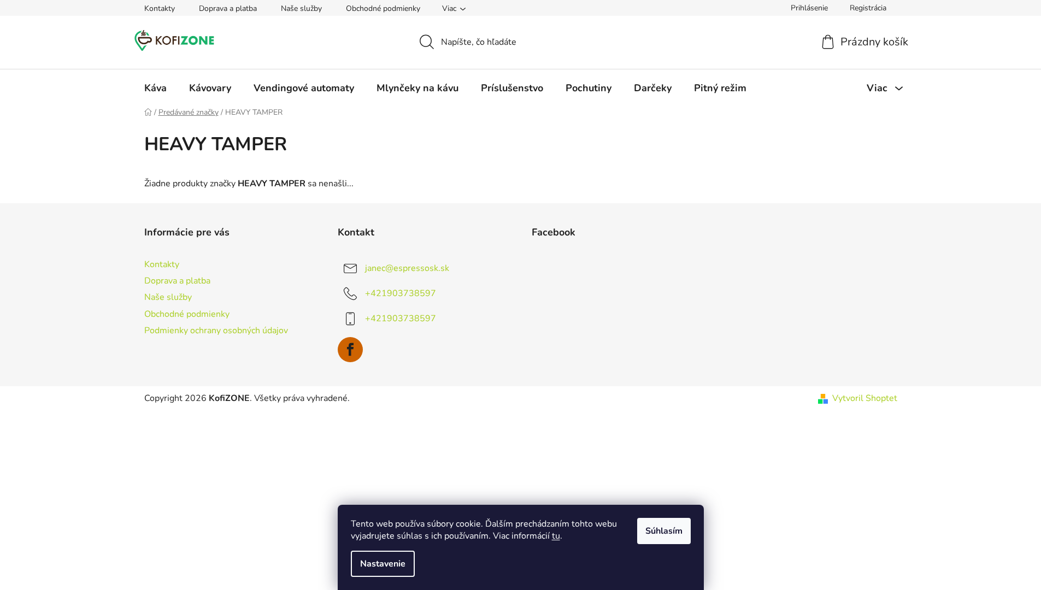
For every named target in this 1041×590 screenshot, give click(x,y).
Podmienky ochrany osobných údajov (216, 330)
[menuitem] (155, 88)
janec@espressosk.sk (407, 268)
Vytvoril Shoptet (864, 398)
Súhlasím (664, 531)
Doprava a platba (228, 8)
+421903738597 (400, 293)
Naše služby (301, 8)
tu (556, 536)
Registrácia (868, 8)
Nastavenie (382, 564)
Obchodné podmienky (383, 8)
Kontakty (159, 8)
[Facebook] (350, 349)
